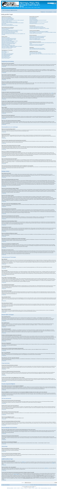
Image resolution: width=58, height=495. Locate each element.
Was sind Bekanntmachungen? (6, 55)
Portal (3, 10)
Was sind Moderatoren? (33, 18)
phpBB (26, 486)
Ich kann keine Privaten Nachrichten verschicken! (36, 26)
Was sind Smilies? (4, 52)
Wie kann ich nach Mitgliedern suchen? (35, 38)
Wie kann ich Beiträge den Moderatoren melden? (8, 45)
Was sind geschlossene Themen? (6, 57)
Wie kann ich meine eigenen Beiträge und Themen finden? (37, 39)
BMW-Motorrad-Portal (14, 10)
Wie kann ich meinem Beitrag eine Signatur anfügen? (9, 39)
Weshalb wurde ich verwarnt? (6, 44)
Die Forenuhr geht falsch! (5, 29)
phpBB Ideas (46, 468)
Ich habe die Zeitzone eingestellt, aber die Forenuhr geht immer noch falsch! (12, 30)
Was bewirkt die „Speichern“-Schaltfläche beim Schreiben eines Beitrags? (12, 46)
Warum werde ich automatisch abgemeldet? (8, 19)
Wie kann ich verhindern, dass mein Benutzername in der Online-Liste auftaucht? (13, 20)
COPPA (52, 93)
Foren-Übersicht (7, 10)
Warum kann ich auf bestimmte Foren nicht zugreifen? (9, 42)
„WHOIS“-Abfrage (16, 474)
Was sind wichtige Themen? (5, 56)
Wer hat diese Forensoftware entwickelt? (35, 52)
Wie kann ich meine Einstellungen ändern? (7, 28)
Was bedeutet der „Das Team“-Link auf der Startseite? (37, 23)
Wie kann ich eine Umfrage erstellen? (7, 40)
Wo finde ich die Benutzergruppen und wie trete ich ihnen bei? (38, 20)
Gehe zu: (23, 482)
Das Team (31, 484)
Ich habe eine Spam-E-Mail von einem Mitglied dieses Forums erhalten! (39, 28)
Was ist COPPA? (4, 23)
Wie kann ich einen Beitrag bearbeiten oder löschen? (9, 38)
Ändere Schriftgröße (55, 10)
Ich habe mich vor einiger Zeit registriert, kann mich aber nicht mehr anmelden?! (13, 22)
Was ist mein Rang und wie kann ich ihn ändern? (8, 32)
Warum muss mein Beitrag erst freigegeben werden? (9, 47)
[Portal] (10, 4)
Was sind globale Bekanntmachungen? (7, 54)
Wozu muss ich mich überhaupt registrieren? (8, 18)
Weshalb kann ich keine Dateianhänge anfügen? (8, 43)
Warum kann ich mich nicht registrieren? (7, 24)
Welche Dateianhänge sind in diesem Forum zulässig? (37, 48)
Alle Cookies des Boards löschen (38, 484)
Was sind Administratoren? (33, 17)
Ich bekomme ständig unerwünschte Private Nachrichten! (37, 27)
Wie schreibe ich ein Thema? (6, 37)
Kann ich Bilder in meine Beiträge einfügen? (7, 53)
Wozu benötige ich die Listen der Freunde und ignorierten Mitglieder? (39, 31)
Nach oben (4, 66)
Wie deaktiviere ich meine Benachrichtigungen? (36, 45)
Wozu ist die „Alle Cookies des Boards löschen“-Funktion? (10, 25)
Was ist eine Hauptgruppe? (33, 22)
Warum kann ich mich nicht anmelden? (7, 17)
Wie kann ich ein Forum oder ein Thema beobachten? (37, 44)
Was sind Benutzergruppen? (33, 19)
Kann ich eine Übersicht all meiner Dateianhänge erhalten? (38, 49)
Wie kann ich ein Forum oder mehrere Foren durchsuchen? (38, 36)
